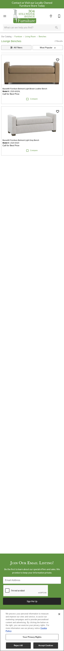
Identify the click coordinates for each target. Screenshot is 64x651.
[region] (32, 630)
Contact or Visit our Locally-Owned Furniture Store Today (32, 4)
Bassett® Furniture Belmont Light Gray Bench (21, 140)
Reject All (18, 645)
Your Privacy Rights (32, 637)
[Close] (59, 614)
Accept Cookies (45, 645)
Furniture (18, 36)
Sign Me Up (32, 601)
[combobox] (48, 47)
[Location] (50, 16)
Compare (34, 99)
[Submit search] (56, 27)
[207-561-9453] (59, 16)
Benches (42, 36)
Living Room (30, 36)
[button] (4, 16)
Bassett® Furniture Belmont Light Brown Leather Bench (25, 89)
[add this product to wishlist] (57, 59)
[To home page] (24, 16)
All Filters (18, 47)
